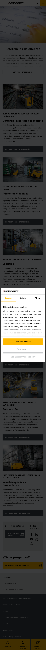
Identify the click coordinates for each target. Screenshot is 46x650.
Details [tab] (23, 298)
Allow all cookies (23, 342)
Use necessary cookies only (23, 357)
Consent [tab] (8, 298)
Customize (21, 349)
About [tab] (38, 298)
